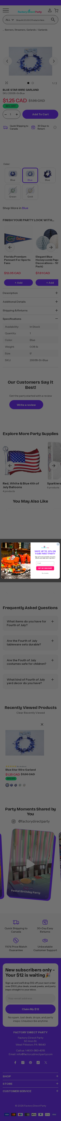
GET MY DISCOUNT (45, 568)
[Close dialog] (58, 544)
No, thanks (45, 573)
